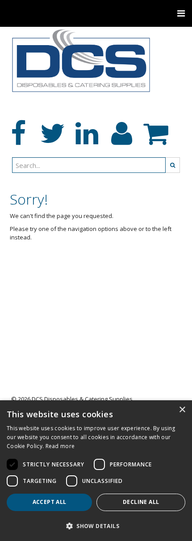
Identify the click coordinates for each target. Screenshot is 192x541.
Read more (60, 446)
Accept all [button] (50, 502)
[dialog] (96, 470)
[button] (96, 525)
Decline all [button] (141, 502)
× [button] (182, 410)
